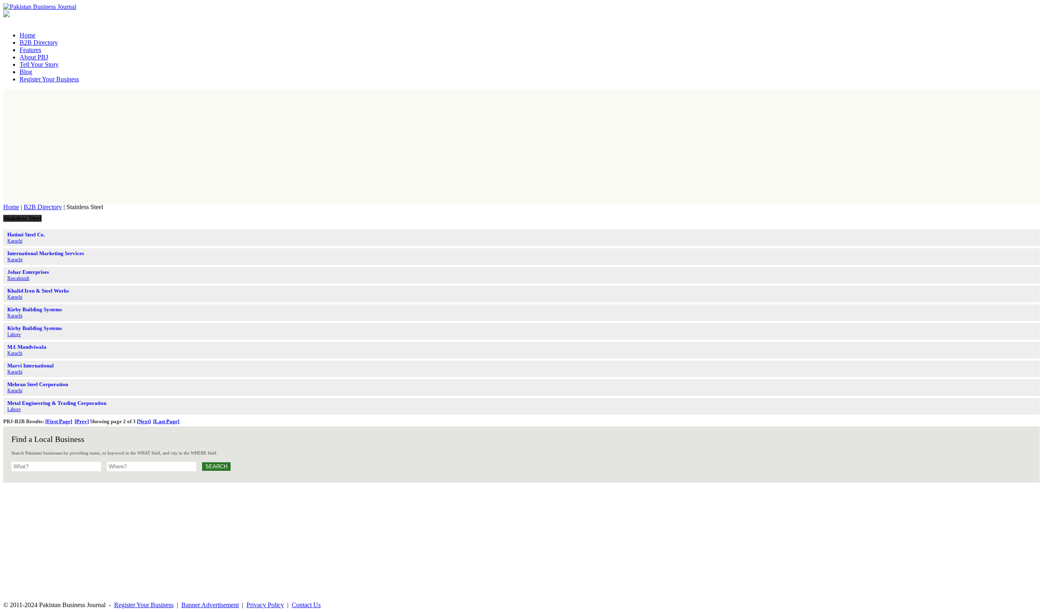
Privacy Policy (265, 604)
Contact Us (306, 604)
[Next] (144, 421)
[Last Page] (166, 421)
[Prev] (82, 421)
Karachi (14, 241)
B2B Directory (43, 206)
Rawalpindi (18, 278)
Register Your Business (144, 604)
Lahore (14, 334)
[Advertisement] (521, 146)
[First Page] (58, 421)
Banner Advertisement (210, 604)
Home (11, 206)
